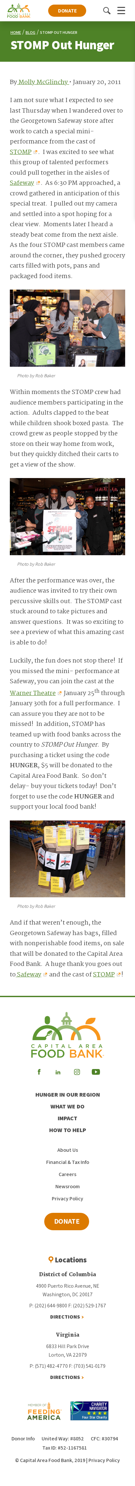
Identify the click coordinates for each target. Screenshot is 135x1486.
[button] (107, 10)
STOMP (20, 152)
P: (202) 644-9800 (48, 1305)
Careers (67, 1174)
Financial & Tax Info (67, 1162)
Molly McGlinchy (43, 82)
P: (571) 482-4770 (48, 1366)
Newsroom (67, 1186)
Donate (67, 10)
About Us (67, 1150)
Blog (30, 32)
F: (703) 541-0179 (87, 1366)
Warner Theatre (33, 693)
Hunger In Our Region (67, 1094)
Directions (65, 1316)
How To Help (67, 1130)
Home (15, 32)
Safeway (22, 183)
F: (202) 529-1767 (87, 1305)
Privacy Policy (67, 1198)
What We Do (67, 1106)
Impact (67, 1118)
